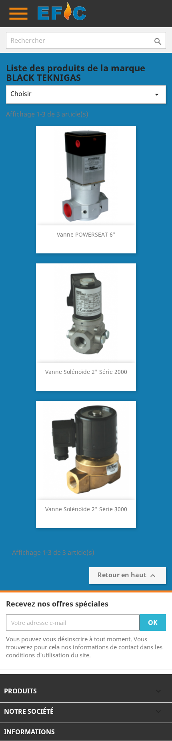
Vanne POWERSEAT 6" (86, 234)
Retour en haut (128, 576)
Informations (29, 731)
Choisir (86, 94)
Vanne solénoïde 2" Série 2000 (86, 372)
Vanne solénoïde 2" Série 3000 (86, 509)
